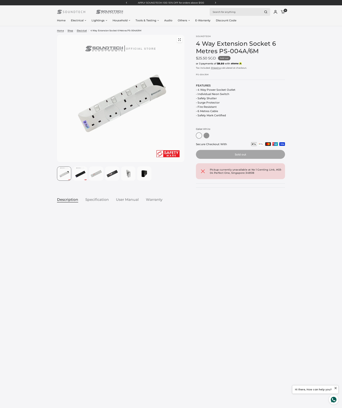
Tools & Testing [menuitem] (146, 20)
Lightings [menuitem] (98, 20)
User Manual (127, 199)
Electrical (82, 30)
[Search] (265, 12)
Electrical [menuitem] (77, 20)
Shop (70, 30)
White (199, 135)
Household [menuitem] (120, 20)
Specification (97, 199)
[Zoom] (179, 39)
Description (67, 199)
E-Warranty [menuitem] (203, 20)
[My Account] (275, 12)
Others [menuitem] (182, 20)
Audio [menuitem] (168, 20)
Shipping (216, 68)
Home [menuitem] (61, 20)
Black (206, 135)
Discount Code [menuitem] (226, 20)
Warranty (154, 199)
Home (60, 30)
